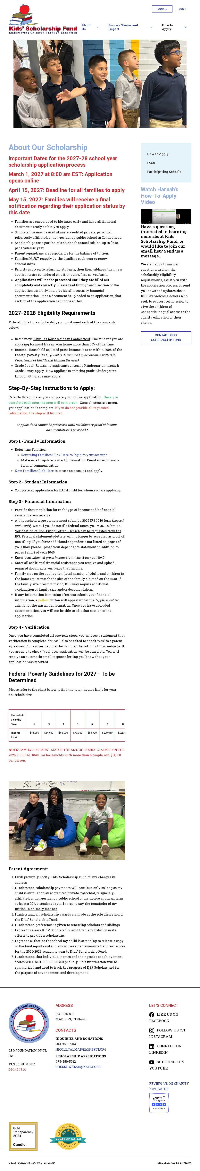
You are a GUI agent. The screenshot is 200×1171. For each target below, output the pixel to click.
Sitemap (49, 1162)
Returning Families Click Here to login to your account (64, 455)
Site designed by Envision (174, 1162)
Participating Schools (164, 172)
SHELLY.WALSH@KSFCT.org (78, 1067)
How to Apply (167, 27)
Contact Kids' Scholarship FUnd (166, 337)
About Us (86, 27)
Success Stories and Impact (123, 27)
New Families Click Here (34, 471)
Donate (162, 8)
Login (182, 8)
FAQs (151, 163)
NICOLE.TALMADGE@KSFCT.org (80, 1049)
